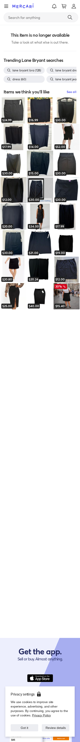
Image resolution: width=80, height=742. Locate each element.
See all (71, 92)
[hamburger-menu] (6, 6)
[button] (54, 6)
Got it (24, 725)
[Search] (70, 17)
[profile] (73, 6)
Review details (55, 725)
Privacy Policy (41, 711)
